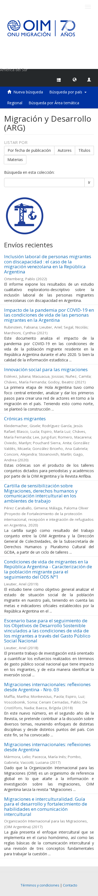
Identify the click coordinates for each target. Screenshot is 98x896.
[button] (74, 79)
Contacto (70, 885)
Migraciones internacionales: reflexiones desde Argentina (47, 747)
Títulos (84, 150)
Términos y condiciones (40, 885)
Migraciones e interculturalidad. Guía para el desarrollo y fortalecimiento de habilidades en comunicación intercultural (45, 806)
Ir (89, 182)
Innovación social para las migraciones (46, 369)
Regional (14, 102)
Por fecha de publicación (29, 150)
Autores (65, 150)
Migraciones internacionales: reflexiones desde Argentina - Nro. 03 (47, 687)
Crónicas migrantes (25, 418)
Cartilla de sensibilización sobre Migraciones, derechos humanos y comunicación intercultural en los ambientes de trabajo (41, 493)
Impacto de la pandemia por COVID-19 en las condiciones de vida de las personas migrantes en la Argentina (49, 315)
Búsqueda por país (66, 91)
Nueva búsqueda (28, 91)
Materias (15, 159)
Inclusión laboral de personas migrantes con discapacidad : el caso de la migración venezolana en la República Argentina (47, 264)
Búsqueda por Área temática (54, 102)
